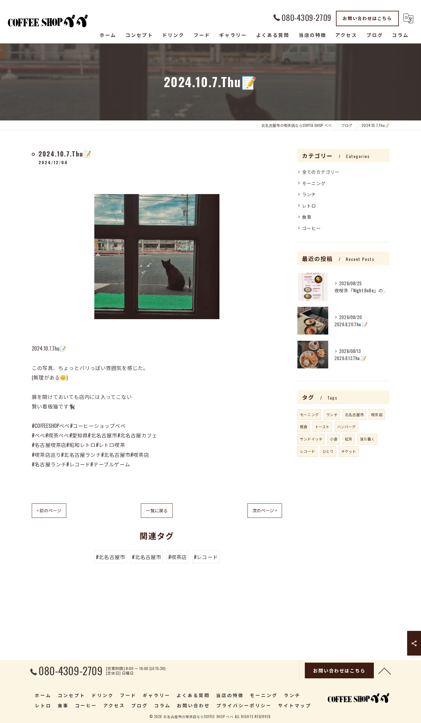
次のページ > (264, 510)
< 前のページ (49, 510)
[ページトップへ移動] (384, 670)
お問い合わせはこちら (367, 18)
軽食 (303, 426)
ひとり (328, 451)
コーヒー (311, 228)
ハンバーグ (346, 426)
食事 (306, 216)
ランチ (309, 194)
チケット (348, 451)
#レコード (206, 557)
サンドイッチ (311, 438)
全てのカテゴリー (321, 172)
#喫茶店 (177, 557)
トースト (322, 426)
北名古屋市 (354, 414)
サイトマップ (294, 705)
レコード (307, 451)
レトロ (309, 205)
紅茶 (348, 438)
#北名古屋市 (110, 557)
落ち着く (367, 438)
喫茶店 (376, 414)
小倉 (333, 438)
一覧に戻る (157, 510)
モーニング (313, 183)
